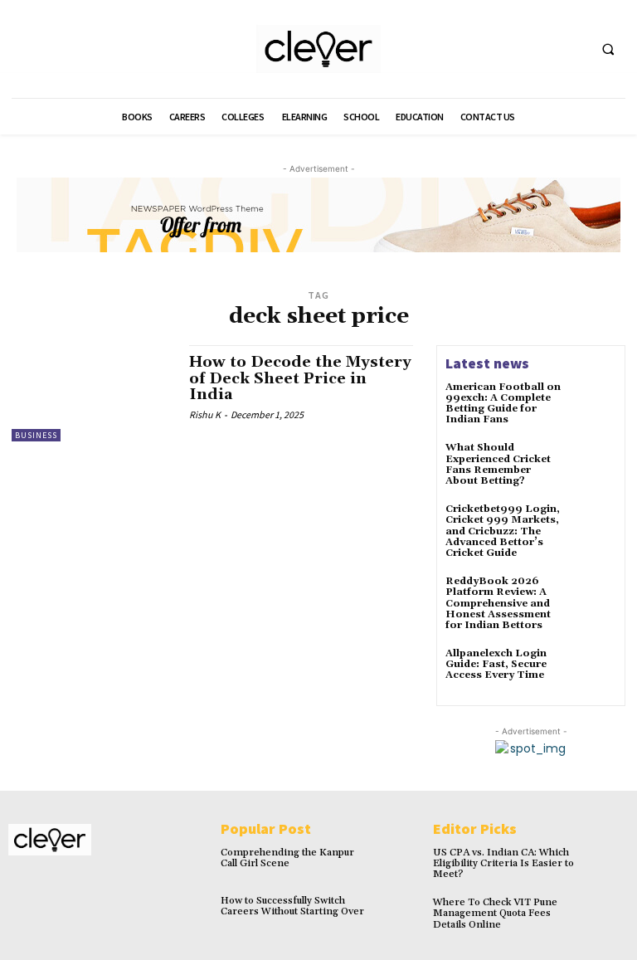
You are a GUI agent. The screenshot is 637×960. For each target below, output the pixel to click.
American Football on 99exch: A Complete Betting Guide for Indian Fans (503, 403)
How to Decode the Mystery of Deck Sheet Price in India (300, 379)
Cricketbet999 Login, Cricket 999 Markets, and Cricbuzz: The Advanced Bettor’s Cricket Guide (502, 531)
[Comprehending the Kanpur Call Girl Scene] (396, 863)
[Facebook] (510, 49)
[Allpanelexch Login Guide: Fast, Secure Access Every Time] (593, 670)
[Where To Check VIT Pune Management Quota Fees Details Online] (609, 913)
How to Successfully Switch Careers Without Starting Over (292, 906)
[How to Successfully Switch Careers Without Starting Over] (396, 911)
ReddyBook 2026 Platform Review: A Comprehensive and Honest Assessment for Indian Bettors (498, 603)
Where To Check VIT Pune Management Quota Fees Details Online (495, 913)
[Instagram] (44, 885)
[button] (608, 50)
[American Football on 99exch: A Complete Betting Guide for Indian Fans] (593, 404)
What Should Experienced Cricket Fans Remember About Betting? (498, 464)
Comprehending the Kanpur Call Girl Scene (287, 858)
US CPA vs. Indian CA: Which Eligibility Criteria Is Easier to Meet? (503, 863)
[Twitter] (541, 49)
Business (36, 435)
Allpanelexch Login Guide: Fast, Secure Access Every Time (496, 664)
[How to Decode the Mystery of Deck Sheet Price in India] (92, 393)
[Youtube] (572, 49)
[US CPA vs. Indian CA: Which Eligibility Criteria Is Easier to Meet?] (609, 863)
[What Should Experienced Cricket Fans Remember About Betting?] (593, 464)
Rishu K (205, 414)
